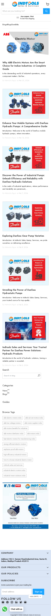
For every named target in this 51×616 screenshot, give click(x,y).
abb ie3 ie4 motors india (34, 418)
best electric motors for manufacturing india (19, 439)
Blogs (9, 25)
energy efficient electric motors (15, 444)
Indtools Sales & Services (32, 615)
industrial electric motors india (14, 470)
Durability (15, 25)
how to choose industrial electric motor (18, 460)
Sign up (38, 591)
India (34, 596)
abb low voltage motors (12, 423)
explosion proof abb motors (13, 449)
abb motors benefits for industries (15, 428)
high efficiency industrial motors (15, 454)
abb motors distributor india (13, 433)
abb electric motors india (12, 418)
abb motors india (33, 433)
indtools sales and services (13, 465)
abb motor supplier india (33, 423)
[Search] (46, 11)
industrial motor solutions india (14, 475)
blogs (4, 25)
